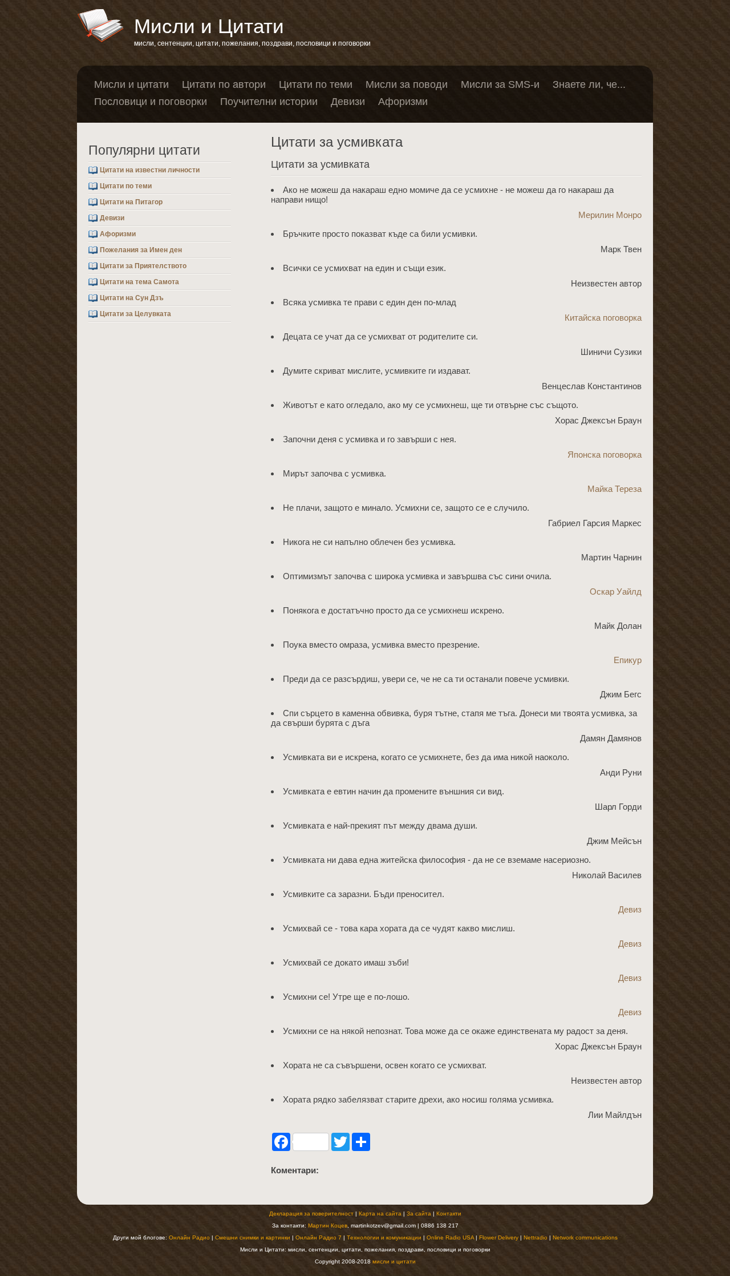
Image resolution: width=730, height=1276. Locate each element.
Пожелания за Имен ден (141, 250)
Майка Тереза (614, 489)
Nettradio (536, 1237)
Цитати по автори (224, 84)
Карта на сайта (380, 1213)
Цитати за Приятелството (143, 266)
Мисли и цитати (131, 84)
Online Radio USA (450, 1237)
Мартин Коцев (327, 1225)
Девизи (348, 101)
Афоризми (403, 101)
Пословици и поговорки (150, 101)
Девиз (630, 909)
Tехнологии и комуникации (384, 1237)
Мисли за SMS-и (500, 84)
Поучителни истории (269, 101)
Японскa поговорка (604, 454)
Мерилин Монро (610, 215)
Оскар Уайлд (616, 591)
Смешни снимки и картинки (252, 1237)
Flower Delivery (498, 1237)
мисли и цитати (394, 1261)
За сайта (419, 1213)
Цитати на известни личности (150, 170)
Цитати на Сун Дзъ (132, 298)
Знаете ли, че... (589, 84)
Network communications (585, 1237)
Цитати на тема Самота (139, 282)
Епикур (628, 660)
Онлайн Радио (189, 1237)
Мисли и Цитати (209, 26)
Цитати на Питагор (131, 202)
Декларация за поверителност (311, 1213)
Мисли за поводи (407, 84)
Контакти (448, 1213)
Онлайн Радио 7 (318, 1237)
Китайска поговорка (603, 317)
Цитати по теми (315, 84)
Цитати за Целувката (135, 314)
